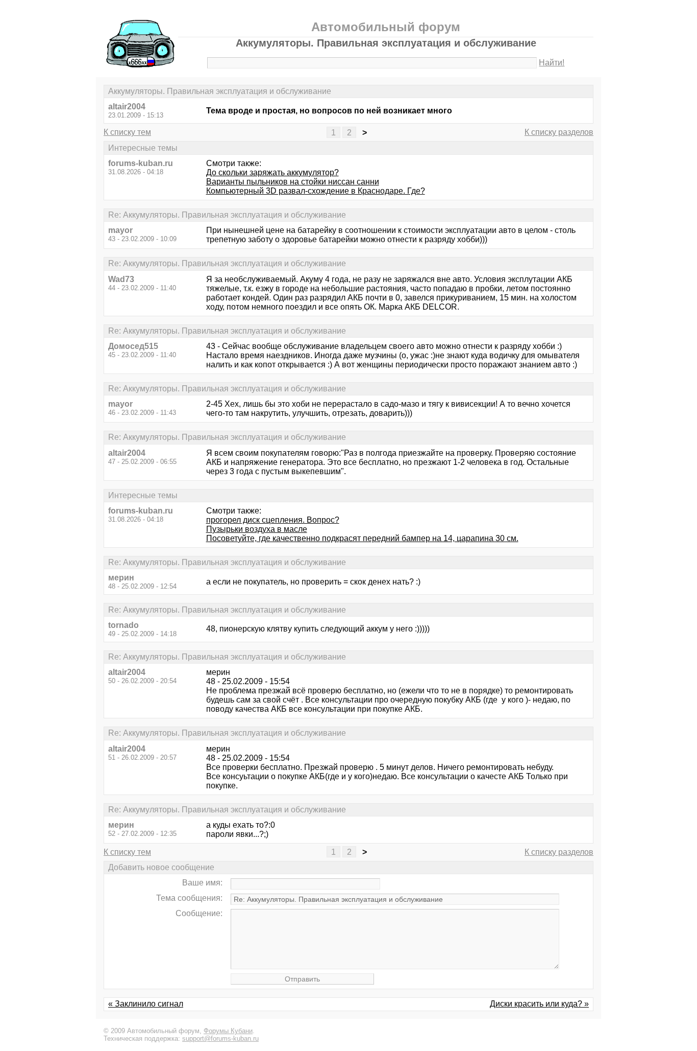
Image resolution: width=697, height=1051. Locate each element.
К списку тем (127, 132)
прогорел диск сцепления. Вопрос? (272, 520)
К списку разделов (559, 132)
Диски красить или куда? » (539, 1003)
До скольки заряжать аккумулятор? (272, 172)
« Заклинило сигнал (145, 1003)
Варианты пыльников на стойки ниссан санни (292, 181)
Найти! (551, 62)
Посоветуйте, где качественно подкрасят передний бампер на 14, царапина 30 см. (362, 538)
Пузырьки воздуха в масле (256, 529)
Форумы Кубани (228, 1031)
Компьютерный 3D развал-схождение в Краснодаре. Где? (315, 190)
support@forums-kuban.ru (220, 1038)
